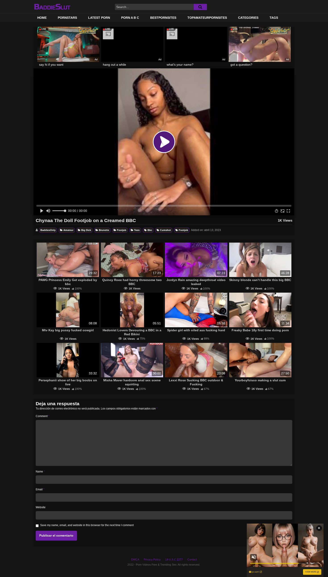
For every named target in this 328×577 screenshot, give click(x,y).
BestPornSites (163, 17)
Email (40, 489)
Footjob (121, 230)
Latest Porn (99, 17)
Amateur (68, 230)
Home (42, 17)
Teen (137, 230)
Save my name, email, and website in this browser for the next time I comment (87, 525)
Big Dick (86, 230)
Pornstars (67, 17)
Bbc (149, 230)
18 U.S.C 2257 (174, 559)
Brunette (104, 230)
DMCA (135, 559)
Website (41, 507)
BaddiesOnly (48, 230)
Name (40, 471)
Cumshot (165, 230)
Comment (42, 416)
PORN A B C (130, 17)
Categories (248, 17)
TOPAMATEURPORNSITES (207, 17)
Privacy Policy (152, 559)
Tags (274, 17)
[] (200, 7)
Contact (192, 559)
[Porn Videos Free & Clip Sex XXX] (52, 6)
